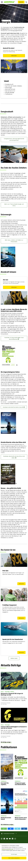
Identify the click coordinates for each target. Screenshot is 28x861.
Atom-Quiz (5, 570)
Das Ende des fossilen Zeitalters (13, 86)
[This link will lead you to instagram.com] (1, 839)
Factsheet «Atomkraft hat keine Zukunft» (13, 407)
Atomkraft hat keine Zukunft (6, 818)
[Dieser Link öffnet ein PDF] (9, 355)
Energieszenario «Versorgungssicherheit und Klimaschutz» (14, 139)
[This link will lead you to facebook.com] (4, 839)
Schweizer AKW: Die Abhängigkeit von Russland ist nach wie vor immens (14, 727)
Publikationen (8, 94)
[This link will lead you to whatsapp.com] (15, 839)
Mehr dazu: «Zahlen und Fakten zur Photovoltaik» (14, 240)
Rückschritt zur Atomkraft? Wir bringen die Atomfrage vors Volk (12, 694)
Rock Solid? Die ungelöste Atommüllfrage (5, 783)
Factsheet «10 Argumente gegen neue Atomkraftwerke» (14, 338)
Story (2, 691)
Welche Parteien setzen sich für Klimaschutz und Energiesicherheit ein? (21, 818)
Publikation (3, 781)
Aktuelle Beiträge (9, 92)
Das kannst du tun (10, 90)
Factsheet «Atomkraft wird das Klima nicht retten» (14, 457)
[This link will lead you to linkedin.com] (12, 839)
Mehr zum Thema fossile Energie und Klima (14, 204)
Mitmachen (14, 55)
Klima (12, 691)
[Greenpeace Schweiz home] (10, 2)
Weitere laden (14, 658)
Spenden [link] (21, 2)
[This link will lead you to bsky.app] (7, 839)
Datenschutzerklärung (7, 849)
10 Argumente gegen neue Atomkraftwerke (20, 783)
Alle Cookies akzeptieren (14, 858)
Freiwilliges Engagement (9, 605)
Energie (8, 691)
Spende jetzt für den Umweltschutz (12, 639)
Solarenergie (8, 87)
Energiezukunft (9, 84)
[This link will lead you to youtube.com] (10, 839)
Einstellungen (14, 854)
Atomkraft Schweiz (10, 89)
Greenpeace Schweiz (9, 833)
